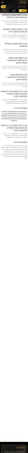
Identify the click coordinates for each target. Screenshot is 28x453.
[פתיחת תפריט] (2, 2)
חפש (3, 6)
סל (5, 10)
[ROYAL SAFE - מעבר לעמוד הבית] (23, 2)
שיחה (23, 10)
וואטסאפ (14, 10)
